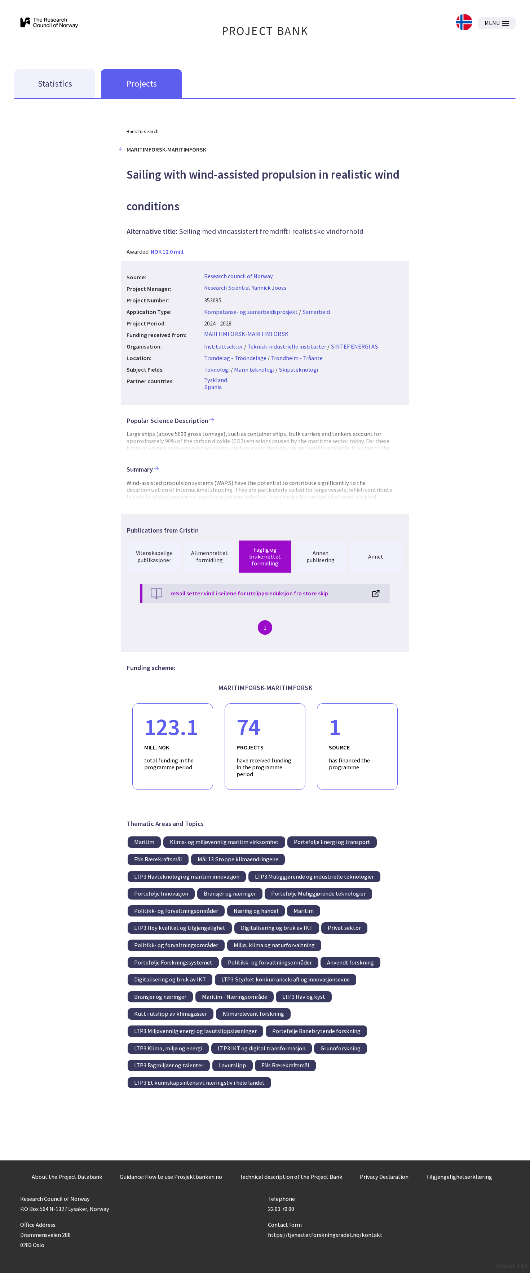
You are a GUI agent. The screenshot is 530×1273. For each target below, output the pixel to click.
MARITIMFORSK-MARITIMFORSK (246, 333)
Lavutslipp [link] (232, 1065)
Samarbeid (316, 311)
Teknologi (217, 369)
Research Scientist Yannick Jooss (245, 287)
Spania (213, 386)
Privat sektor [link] (344, 927)
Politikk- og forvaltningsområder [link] (176, 910)
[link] (464, 23)
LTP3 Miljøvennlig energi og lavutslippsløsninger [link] (195, 1030)
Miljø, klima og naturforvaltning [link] (274, 945)
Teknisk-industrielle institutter (286, 346)
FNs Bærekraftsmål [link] (158, 859)
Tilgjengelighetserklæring (459, 1176)
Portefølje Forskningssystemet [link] (173, 962)
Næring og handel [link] (256, 910)
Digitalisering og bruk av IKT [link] (277, 927)
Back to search (143, 131)
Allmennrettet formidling (209, 556)
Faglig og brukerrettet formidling (265, 556)
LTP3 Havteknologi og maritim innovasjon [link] (186, 876)
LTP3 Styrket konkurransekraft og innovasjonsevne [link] (285, 979)
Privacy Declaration (384, 1176)
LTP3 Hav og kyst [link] (303, 996)
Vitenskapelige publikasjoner (154, 556)
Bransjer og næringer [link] (230, 893)
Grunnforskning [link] (341, 1048)
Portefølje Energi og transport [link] (332, 841)
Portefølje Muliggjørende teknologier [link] (318, 893)
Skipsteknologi (298, 369)
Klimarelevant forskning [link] (253, 1013)
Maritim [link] (144, 841)
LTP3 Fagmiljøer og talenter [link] (168, 1065)
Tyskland (215, 380)
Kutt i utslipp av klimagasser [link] (170, 1013)
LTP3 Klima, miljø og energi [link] (168, 1048)
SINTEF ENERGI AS (354, 346)
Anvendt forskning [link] (350, 962)
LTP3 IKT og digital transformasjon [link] (261, 1048)
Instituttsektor (223, 346)
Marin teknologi (254, 369)
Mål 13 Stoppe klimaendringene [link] (238, 859)
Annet (375, 556)
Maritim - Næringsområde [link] (234, 996)
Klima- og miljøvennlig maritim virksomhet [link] (224, 841)
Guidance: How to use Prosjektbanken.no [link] (171, 1176)
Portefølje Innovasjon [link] (161, 893)
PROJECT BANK (265, 30)
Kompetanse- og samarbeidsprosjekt (251, 311)
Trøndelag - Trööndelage (235, 358)
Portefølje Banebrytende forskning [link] (316, 1030)
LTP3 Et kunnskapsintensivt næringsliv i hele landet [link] (199, 1082)
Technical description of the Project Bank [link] (291, 1176)
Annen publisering (320, 556)
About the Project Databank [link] (67, 1176)
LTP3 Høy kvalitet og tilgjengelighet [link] (179, 927)
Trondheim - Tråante (297, 358)
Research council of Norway (238, 276)
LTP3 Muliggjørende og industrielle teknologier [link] (314, 876)
